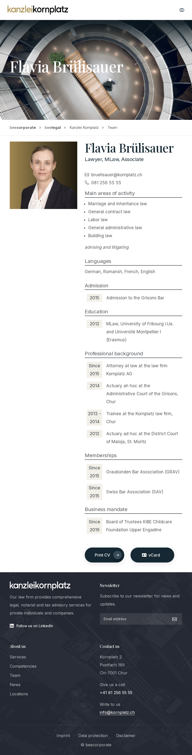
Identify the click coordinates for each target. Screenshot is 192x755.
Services (18, 656)
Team (15, 675)
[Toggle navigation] (181, 10)
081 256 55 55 (106, 182)
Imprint (63, 735)
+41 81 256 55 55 (116, 692)
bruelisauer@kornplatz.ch (116, 174)
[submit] (174, 619)
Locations (19, 693)
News (15, 684)
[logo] (40, 585)
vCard (153, 555)
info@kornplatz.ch (117, 712)
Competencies (23, 666)
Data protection (93, 735)
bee (23, 127)
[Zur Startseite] (38, 10)
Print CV (102, 555)
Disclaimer (126, 735)
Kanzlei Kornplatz (84, 127)
